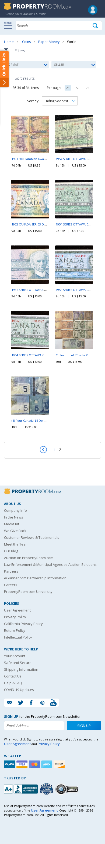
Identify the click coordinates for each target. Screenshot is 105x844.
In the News (13, 517)
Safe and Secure (18, 662)
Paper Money (49, 41)
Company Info (15, 510)
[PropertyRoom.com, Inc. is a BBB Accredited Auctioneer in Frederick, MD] (21, 788)
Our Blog (11, 551)
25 (67, 88)
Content (5, 69)
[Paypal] (10, 764)
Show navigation (9, 25)
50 (77, 88)
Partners (11, 571)
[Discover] (60, 764)
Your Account (14, 655)
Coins (26, 41)
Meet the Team (16, 544)
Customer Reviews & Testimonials (31, 537)
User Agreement (17, 610)
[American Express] (47, 764)
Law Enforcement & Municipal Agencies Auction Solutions (50, 564)
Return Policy (14, 630)
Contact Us (13, 676)
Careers (10, 584)
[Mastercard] (35, 764)
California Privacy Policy (23, 623)
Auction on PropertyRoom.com (28, 557)
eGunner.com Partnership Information (35, 578)
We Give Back (15, 530)
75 (87, 88)
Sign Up (84, 725)
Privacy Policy (15, 616)
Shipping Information (21, 669)
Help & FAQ (13, 682)
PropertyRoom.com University (28, 591)
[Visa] (22, 764)
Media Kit (11, 523)
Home (9, 41)
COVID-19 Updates (19, 689)
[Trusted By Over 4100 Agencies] (47, 789)
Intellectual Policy (18, 637)
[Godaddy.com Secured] (67, 789)
